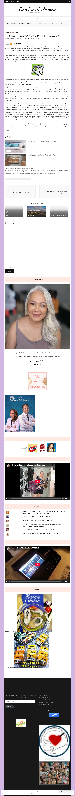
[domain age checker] (54, 710)
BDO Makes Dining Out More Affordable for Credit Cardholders (41, 533)
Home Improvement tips (30, 50)
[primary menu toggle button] (37, 18)
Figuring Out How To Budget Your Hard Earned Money (38, 529)
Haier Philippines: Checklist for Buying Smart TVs (37, 520)
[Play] (6, 498)
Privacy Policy (8, 1)
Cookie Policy (32, 793)
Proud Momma (10, 38)
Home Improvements (25, 178)
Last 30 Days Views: (44, 702)
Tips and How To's (56, 213)
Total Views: (42, 704)
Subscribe (9, 706)
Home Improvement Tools (12, 178)
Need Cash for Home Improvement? (58, 215)
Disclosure (16, 1)
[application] (37, 481)
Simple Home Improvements (24, 84)
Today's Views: (43, 697)
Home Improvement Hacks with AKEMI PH (42, 141)
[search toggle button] (69, 1)
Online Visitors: (43, 695)
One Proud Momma (37, 9)
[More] (11, 44)
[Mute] (66, 498)
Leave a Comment (34, 38)
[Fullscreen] (68, 498)
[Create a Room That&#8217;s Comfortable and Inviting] (38, 171)
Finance (53, 212)
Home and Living (10, 209)
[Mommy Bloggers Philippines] (21, 727)
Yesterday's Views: (44, 700)
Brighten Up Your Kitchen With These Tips (41, 155)
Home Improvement (11, 32)
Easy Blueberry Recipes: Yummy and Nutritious (36, 516)
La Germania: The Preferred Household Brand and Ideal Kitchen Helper (13, 214)
